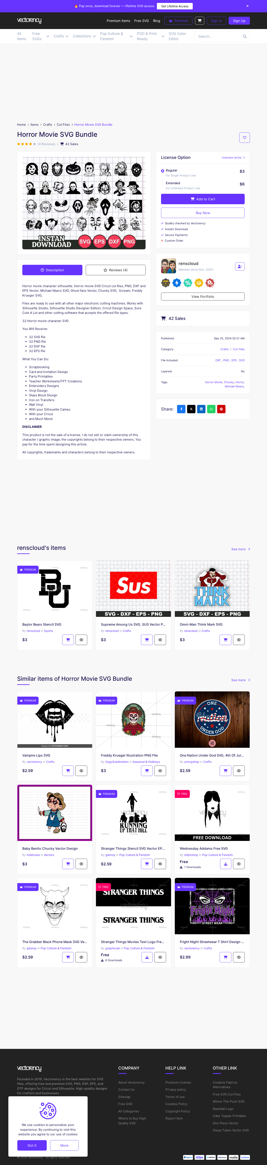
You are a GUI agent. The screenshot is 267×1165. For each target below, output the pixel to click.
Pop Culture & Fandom (134, 855)
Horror (240, 382)
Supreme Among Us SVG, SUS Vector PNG (133, 624)
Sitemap (124, 1097)
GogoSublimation (116, 761)
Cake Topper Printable (229, 1116)
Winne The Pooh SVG (228, 1101)
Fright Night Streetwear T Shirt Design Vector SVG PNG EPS (212, 942)
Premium (180, 21)
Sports (48, 631)
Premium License (178, 1082)
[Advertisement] (133, 83)
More (64, 1145)
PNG (226, 360)
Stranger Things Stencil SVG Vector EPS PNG (133, 848)
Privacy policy (175, 1089)
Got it (32, 1145)
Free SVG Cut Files (227, 1094)
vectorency (34, 761)
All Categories (128, 1111)
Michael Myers (234, 386)
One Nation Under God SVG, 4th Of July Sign (212, 755)
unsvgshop (191, 761)
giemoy (110, 855)
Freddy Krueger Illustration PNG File (129, 755)
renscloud (33, 631)
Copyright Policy (177, 1111)
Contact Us (126, 1089)
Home (21, 125)
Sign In (216, 21)
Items (34, 125)
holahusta (33, 855)
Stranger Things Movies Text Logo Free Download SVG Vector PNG (133, 942)
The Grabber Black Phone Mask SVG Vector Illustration (54, 942)
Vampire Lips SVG (36, 755)
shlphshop (191, 855)
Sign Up (239, 21)
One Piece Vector (225, 1123)
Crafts (47, 125)
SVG (242, 360)
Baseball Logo (223, 1109)
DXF (218, 360)
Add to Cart (205, 199)
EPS (234, 360)
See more (239, 549)
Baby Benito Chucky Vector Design (50, 848)
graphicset (112, 948)
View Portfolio (202, 296)
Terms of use (175, 1097)
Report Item (174, 1118)
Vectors (49, 855)
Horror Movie (213, 382)
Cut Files (63, 125)
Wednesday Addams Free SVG (204, 848)
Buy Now (203, 213)
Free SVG (125, 1104)
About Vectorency (131, 1082)
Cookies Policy (176, 1104)
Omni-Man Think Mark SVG (201, 624)
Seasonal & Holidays (146, 761)
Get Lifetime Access (174, 6)
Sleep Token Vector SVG (231, 1130)
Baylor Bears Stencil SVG (41, 624)
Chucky (229, 382)
